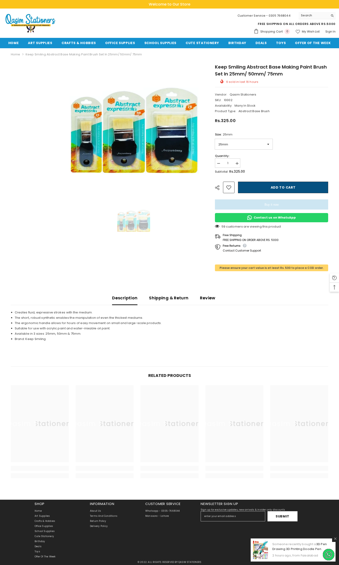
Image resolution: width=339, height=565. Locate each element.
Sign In (330, 31)
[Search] (317, 15)
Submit (282, 516)
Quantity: (222, 155)
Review (207, 298)
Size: (223, 134)
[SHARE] (219, 187)
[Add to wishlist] (229, 187)
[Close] (335, 538)
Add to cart (283, 187)
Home (15, 54)
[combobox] (313, 15)
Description (124, 298)
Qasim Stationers (243, 94)
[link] (40, 468)
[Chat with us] (328, 554)
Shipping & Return (168, 298)
